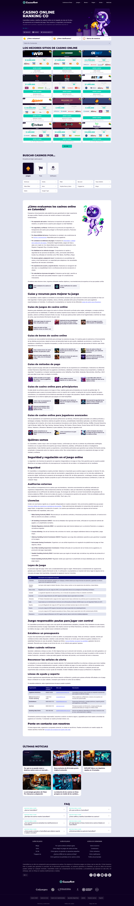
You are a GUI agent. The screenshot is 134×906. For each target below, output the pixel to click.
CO (24, 875)
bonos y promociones (40, 237)
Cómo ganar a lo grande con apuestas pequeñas (65, 851)
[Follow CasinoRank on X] (98, 875)
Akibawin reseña (37, 118)
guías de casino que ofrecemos (91, 302)
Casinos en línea (67, 2)
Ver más (66, 146)
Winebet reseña (37, 94)
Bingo (37, 846)
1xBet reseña (96, 70)
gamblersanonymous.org (62, 692)
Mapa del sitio (93, 903)
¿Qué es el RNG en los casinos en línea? (65, 854)
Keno (37, 848)
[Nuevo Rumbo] (77, 889)
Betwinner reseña (67, 70)
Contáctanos (94, 848)
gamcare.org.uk (60, 706)
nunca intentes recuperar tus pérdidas (76, 641)
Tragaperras (37, 854)
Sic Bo (37, 851)
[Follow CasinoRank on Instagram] (94, 875)
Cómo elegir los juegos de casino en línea (65, 848)
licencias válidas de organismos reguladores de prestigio (45, 506)
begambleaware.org (61, 701)
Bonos (86, 2)
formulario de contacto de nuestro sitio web (57, 729)
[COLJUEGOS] (42, 889)
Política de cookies (69, 903)
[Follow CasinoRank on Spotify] (106, 875)
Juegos (78, 2)
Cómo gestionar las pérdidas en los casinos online (65, 857)
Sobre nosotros (94, 846)
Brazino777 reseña (67, 118)
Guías (100, 2)
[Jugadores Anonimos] (52, 889)
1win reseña (37, 70)
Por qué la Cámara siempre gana (65, 846)
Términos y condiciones (43, 903)
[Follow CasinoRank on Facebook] (91, 875)
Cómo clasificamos (94, 854)
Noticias (108, 2)
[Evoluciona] (65, 889)
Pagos (93, 2)
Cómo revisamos (95, 851)
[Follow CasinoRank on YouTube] (102, 875)
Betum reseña (96, 94)
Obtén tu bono (37, 68)
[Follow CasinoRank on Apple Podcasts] (109, 875)
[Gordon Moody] (87, 889)
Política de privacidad (94, 857)
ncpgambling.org (60, 697)
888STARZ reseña (66, 94)
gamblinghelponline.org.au (63, 710)
